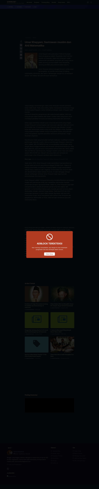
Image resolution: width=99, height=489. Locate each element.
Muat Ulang (49, 254)
